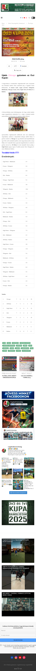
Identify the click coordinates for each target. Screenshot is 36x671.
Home (3, 23)
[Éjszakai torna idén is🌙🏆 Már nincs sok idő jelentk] (7, 474)
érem (25, 345)
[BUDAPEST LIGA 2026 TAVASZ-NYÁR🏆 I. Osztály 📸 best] (29, 462)
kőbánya (5, 348)
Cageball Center (25, 343)
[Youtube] (24, 17)
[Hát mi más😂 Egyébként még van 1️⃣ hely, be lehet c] (18, 474)
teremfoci (11, 350)
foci (30, 345)
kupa (12, 348)
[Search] (29, 17)
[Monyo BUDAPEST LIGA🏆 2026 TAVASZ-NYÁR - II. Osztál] (18, 462)
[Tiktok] (26, 17)
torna (18, 350)
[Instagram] (22, 17)
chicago (19, 345)
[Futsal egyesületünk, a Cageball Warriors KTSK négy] (29, 485)
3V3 (4, 343)
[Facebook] (20, 17)
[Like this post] (16, 66)
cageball (15, 343)
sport (4, 350)
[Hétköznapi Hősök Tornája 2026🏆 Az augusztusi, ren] (7, 462)
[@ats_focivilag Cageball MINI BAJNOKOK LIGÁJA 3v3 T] (18, 485)
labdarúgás (25, 348)
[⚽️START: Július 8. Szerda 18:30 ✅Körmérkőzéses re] (29, 474)
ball (9, 343)
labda (17, 348)
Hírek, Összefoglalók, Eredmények (16, 23)
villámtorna (26, 350)
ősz (32, 348)
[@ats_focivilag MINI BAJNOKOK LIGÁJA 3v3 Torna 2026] (7, 485)
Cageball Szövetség (8, 345)
